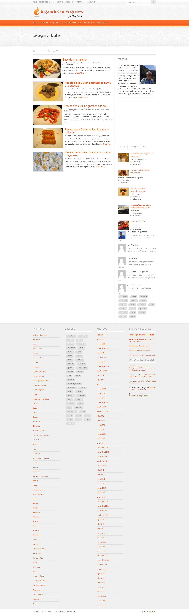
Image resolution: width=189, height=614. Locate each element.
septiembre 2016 (103, 411)
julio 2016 (100, 416)
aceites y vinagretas (40, 335)
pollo (69, 400)
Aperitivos (80, 2)
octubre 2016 (102, 407)
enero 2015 (101, 497)
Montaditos (37, 490)
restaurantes (72, 412)
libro (133, 313)
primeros (144, 297)
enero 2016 (101, 443)
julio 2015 (100, 470)
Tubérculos (36, 590)
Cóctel (35, 394)
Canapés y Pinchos (39, 358)
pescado (70, 396)
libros (132, 305)
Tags (143, 147)
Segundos (140, 178)
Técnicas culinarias (39, 585)
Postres (35, 526)
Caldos (35, 353)
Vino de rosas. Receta (138, 221)
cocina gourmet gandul (41, 381)
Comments (134, 147)
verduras (142, 305)
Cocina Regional (38, 390)
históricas (135, 225)
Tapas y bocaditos (39, 580)
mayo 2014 (101, 533)
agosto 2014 (101, 520)
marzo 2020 (101, 357)
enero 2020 (101, 362)
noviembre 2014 (103, 506)
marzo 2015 (101, 488)
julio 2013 (100, 578)
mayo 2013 (101, 587)
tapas (143, 301)
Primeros (84, 63)
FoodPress (152, 611)
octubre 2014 (102, 511)
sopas (79, 419)
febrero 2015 (101, 492)
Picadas (35, 521)
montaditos (71, 388)
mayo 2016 (101, 425)
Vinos (35, 603)
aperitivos (124, 297)
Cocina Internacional (40, 385)
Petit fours (36, 517)
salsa (152, 305)
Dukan (71, 63)
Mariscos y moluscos (89, 109)
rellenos (142, 313)
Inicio (35, 2)
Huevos (79, 158)
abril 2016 (100, 429)
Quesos (35, 544)
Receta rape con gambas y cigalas (141, 335)
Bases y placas (38, 349)
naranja (83, 388)
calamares (71, 348)
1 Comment (137, 164)
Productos (36, 535)
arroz (79, 340)
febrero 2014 (101, 547)
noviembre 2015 (103, 452)
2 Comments (137, 199)
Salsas (35, 562)
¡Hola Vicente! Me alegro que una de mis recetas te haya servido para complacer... (136, 264)
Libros (35, 462)
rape (69, 408)
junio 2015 (101, 474)
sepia (79, 416)
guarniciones (83, 368)
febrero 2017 (101, 393)
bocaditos (82, 344)
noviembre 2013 (103, 560)
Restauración (37, 553)
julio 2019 (100, 375)
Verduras (36, 599)
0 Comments (69, 65)
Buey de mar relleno (74, 59)
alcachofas (71, 336)
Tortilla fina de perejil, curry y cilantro (142, 355)
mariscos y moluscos (74, 384)
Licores (35, 467)
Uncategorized (38, 594)
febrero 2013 (101, 601)
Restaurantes (38, 558)
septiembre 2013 (103, 569)
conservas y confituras (41, 399)
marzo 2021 (101, 344)
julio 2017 (100, 380)
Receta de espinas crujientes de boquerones (141, 395)
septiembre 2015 (103, 461)
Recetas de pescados (65, 2)
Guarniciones (37, 440)
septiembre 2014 (103, 515)
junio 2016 (101, 420)
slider (133, 316)
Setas (35, 571)
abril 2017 (100, 384)
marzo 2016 (101, 434)
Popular (122, 147)
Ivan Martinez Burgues (137, 366)
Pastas (35, 503)
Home (38, 51)
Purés (35, 540)
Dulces (35, 417)
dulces (70, 360)
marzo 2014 (101, 542)
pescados (143, 309)
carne (82, 348)
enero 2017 (101, 398)
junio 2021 (101, 335)
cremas (35, 403)
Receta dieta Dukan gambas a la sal (85, 106)
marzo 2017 (101, 389)
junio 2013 (101, 583)
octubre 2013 (102, 565)
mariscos (124, 313)
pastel (70, 392)
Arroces (35, 344)
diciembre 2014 (102, 502)
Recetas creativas (130, 178)
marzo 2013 (101, 596)
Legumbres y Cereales (41, 458)
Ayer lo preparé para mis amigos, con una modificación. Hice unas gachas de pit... (136, 277)
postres (123, 305)
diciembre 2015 (102, 447)
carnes (134, 301)
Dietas (66, 63)
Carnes (69, 89)
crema (70, 356)
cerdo (79, 352)
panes (35, 499)
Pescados (79, 136)
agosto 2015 (101, 465)
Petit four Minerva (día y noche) (140, 351)
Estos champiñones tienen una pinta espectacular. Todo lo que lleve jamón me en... (136, 238)
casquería (36, 367)
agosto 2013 (101, 574)
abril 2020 (100, 353)
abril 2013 (100, 592)
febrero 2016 (101, 438)
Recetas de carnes (46, 2)
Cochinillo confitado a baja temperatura (142, 388)
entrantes (124, 301)
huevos (80, 372)
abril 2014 (100, 538)
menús (35, 481)
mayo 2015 (101, 479)
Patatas (36, 508)
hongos (70, 372)
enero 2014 (101, 551)
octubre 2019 (102, 371)
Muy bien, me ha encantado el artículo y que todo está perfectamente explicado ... (137, 251)
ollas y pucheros (38, 494)
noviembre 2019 (103, 366)
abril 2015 (100, 483)
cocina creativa (38, 376)
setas (134, 297)
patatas (123, 309)
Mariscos (77, 63)
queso (81, 404)
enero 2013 (101, 605)
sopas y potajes (38, 576)
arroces (70, 340)
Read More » (80, 73)
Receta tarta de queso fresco (139, 346)
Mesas (35, 485)
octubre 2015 (102, 456)
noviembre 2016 (103, 402)
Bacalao (123, 316)
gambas (70, 368)
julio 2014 (100, 524)
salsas (133, 309)
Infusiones (36, 453)
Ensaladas (36, 421)
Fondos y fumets (39, 430)
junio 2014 (101, 529)
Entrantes (135, 211)
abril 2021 (100, 339)
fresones (82, 364)
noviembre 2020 (103, 348)
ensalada (80, 360)
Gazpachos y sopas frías (41, 435)
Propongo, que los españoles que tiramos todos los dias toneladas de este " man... (135, 291)
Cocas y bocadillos (39, 372)
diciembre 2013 (102, 556)
